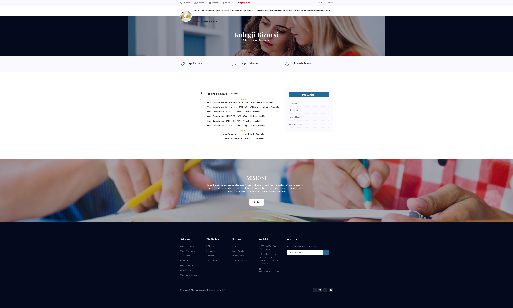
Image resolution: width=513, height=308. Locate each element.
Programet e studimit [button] (241, 11)
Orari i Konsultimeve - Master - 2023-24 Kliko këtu (243, 134)
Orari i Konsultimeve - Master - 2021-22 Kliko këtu (243, 138)
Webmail (210, 256)
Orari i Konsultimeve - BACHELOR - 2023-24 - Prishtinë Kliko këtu (234, 112)
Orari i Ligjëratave (187, 246)
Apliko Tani (229, 3)
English (330, 3)
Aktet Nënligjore (302, 63)
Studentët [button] (287, 11)
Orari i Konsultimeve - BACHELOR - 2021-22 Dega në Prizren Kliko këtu (236, 126)
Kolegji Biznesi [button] (208, 11)
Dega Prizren (258, 11)
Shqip (320, 3)
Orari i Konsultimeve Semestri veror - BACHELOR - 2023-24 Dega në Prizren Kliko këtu (243, 107)
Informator (293, 110)
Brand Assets (238, 251)
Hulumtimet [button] (298, 11)
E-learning (210, 251)
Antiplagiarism (244, 3)
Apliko (256, 202)
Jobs (234, 246)
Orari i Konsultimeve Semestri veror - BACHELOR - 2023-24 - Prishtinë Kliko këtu (240, 102)
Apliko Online (211, 261)
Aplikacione (195, 63)
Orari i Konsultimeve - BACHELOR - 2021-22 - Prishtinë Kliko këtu (234, 121)
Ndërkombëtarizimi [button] (322, 11)
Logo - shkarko (249, 63)
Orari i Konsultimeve (261, 40)
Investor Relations (240, 256)
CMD (224, 290)
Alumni (197, 22)
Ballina (197, 11)
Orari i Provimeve (187, 251)
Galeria (204, 22)
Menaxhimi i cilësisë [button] (273, 11)
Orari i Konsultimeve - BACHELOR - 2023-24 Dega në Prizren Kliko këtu (236, 116)
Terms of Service (239, 261)
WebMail (215, 3)
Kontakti (213, 22)
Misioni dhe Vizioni (223, 11)
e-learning (201, 3)
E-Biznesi (186, 3)
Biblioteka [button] (308, 11)
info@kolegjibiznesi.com (269, 272)
